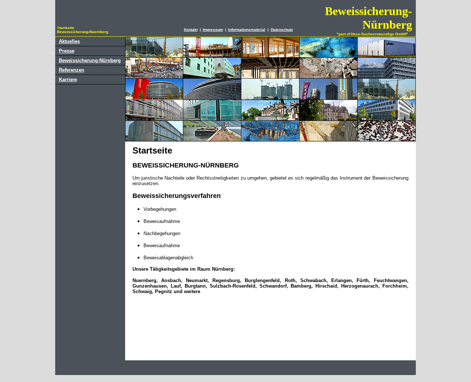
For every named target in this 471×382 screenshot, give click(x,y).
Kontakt (191, 30)
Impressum (213, 30)
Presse (66, 51)
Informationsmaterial (246, 30)
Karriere (68, 79)
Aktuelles (69, 41)
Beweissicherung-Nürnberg (90, 60)
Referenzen (71, 70)
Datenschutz (282, 30)
